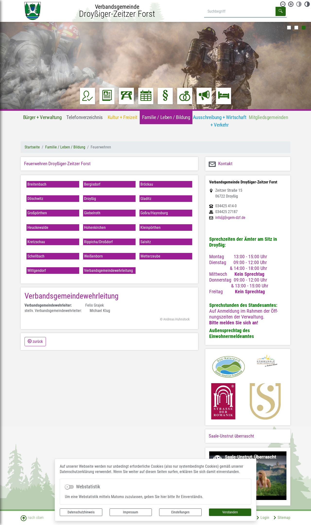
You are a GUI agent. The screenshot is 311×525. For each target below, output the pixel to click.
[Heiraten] (184, 96)
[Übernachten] (223, 96)
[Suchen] (281, 11)
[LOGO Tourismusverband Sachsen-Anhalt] (223, 401)
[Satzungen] (165, 96)
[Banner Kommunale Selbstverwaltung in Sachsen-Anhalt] (267, 367)
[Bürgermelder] (204, 96)
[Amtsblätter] (107, 96)
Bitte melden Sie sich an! (233, 323)
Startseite (32, 147)
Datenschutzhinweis (81, 512)
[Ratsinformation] (87, 96)
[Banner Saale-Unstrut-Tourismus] (265, 401)
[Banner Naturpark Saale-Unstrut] (228, 367)
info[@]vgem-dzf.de (230, 218)
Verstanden (230, 512)
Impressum (130, 512)
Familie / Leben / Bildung (65, 147)
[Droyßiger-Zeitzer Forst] (32, 10)
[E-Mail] (192, 319)
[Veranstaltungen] (146, 96)
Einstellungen (180, 512)
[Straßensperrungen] (126, 96)
